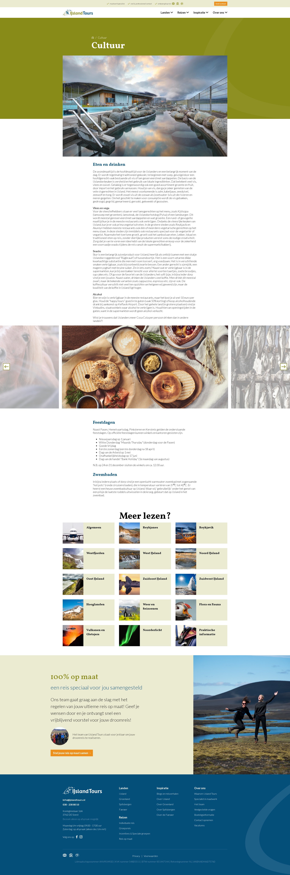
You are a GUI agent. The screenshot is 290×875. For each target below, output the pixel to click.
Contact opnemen (203, 820)
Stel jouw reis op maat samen (70, 753)
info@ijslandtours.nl (74, 799)
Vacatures (199, 825)
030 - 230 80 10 (71, 804)
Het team (199, 804)
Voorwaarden (151, 855)
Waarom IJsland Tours (205, 793)
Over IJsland (163, 798)
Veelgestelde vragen (204, 809)
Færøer (123, 809)
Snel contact (221, 4)
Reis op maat (125, 838)
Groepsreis (125, 828)
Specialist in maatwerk (205, 798)
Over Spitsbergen (166, 809)
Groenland (124, 798)
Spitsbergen (125, 804)
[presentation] (6, 367)
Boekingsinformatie (204, 814)
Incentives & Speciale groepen (134, 833)
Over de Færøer (165, 814)
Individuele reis (126, 822)
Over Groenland (165, 804)
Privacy (136, 855)
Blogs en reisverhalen (167, 793)
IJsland (122, 793)
